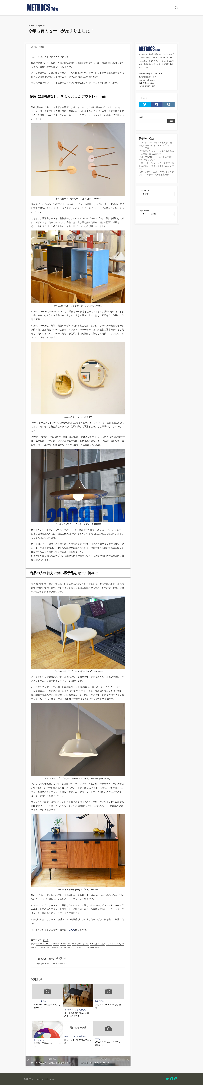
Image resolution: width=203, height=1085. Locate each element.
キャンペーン (69, 1010)
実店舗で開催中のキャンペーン (47, 1045)
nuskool (56, 943)
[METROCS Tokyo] (43, 7)
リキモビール (93, 947)
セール (41, 25)
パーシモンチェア (66, 947)
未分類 (43, 1001)
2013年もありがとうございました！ (108, 1043)
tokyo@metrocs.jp (147, 80)
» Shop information (147, 86)
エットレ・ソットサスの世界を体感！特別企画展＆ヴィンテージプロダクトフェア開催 (156, 145)
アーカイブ (144, 190)
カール (48, 947)
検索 (141, 117)
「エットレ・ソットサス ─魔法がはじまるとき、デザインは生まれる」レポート (156, 166)
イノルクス (111, 943)
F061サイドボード (44, 943)
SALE (69, 943)
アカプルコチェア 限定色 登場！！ (108, 1006)
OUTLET (63, 943)
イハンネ (120, 943)
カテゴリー (144, 210)
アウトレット (83, 943)
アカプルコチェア (97, 943)
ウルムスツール (38, 947)
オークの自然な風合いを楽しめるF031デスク (77, 1014)
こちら (72, 929)
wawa (74, 943)
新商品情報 (81, 1010)
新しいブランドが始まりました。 (77, 1041)
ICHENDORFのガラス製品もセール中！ (47, 1006)
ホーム (31, 25)
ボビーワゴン (80, 947)
